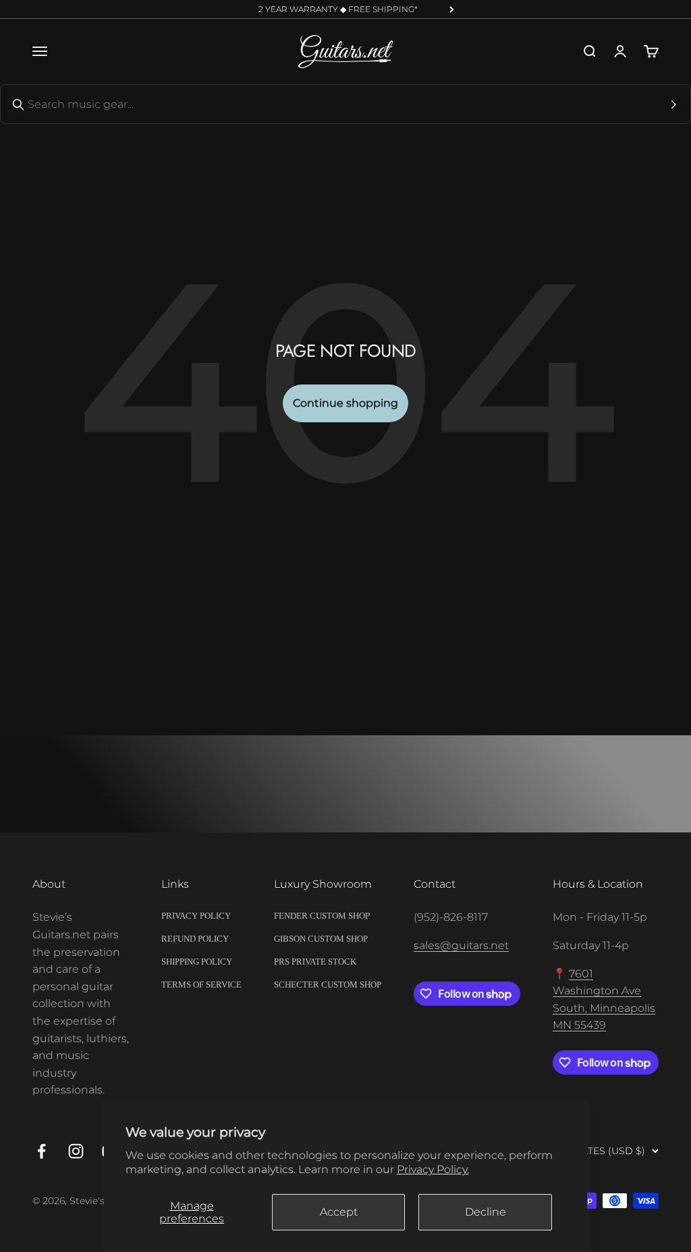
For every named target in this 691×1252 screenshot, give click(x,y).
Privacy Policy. (433, 1169)
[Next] (451, 9)
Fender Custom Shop (322, 916)
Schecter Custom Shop (327, 984)
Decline (485, 1211)
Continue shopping (345, 403)
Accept (339, 1211)
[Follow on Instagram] (76, 1151)
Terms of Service (201, 984)
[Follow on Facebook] (41, 1151)
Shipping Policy (196, 962)
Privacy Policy (196, 916)
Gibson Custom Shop (321, 939)
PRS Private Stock (315, 962)
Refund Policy (195, 939)
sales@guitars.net (461, 945)
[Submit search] (673, 104)
